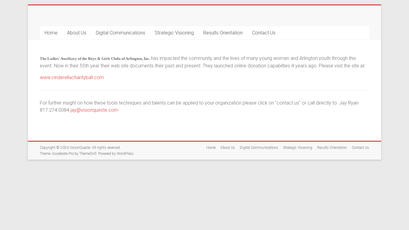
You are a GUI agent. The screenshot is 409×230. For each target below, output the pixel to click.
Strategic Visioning (174, 33)
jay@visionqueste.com (94, 110)
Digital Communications (120, 33)
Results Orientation (223, 33)
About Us (76, 33)
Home (51, 33)
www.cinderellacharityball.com (72, 77)
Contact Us (263, 33)
